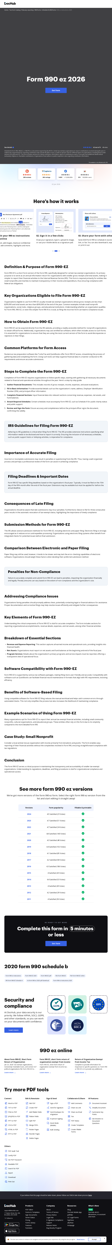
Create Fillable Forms (76, 1130)
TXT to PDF (12, 1108)
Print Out (11, 1182)
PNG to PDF (12, 1112)
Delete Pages (34, 1138)
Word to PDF (13, 1103)
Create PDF (33, 1108)
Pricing (27, 1220)
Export (10, 1173)
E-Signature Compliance (54, 1220)
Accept (94, 1239)
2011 (29, 899)
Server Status (30, 1217)
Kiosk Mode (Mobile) (54, 1124)
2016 (29, 866)
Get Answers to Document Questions (97, 1121)
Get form (56, 943)
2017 (29, 860)
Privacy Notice (51, 1215)
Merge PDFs (33, 1125)
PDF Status (75, 1121)
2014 (29, 879)
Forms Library (30, 1223)
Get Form (56, 90)
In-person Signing (56, 1119)
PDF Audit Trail (13, 1151)
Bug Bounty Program (53, 1228)
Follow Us (10, 1218)
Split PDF (32, 1121)
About (48, 1210)
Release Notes (51, 1225)
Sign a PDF (54, 1103)
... (80, 1239)
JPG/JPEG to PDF (14, 1116)
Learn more (13, 1030)
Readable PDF (13, 1164)
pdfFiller (70, 1215)
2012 (29, 892)
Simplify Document (99, 1108)
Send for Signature (56, 1108)
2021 (29, 834)
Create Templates (77, 1125)
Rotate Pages (34, 1129)
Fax (72, 1116)
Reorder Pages (34, 1134)
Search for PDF (13, 1168)
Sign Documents (31, 1215)
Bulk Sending (54, 1130)
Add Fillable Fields (35, 1112)
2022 (29, 827)
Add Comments (76, 1103)
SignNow (70, 1220)
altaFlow (70, 1223)
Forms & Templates (32, 1212)
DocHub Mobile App (74, 1212)
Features (28, 1225)
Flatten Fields (34, 1116)
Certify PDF (12, 1155)
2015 (29, 873)
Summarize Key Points (97, 1113)
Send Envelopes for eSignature (57, 1113)
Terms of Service (52, 1212)
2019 (29, 847)
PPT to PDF (12, 1121)
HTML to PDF (13, 1129)
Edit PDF (32, 1103)
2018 (29, 853)
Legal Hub (49, 1217)
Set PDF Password (14, 1160)
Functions (28, 1228)
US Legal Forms (73, 1217)
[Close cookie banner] (104, 1238)
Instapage (70, 1225)
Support (49, 1223)
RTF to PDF (12, 1134)
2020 (29, 840)
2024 (29, 814)
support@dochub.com (11, 1210)
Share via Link (76, 1108)
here (90, 1195)
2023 (29, 820)
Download (12, 1177)
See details (8, 147)
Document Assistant (99, 1103)
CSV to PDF (12, 1125)
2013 (29, 886)
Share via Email (76, 1112)
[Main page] (10, 3)
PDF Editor (29, 1210)
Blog (69, 1210)
